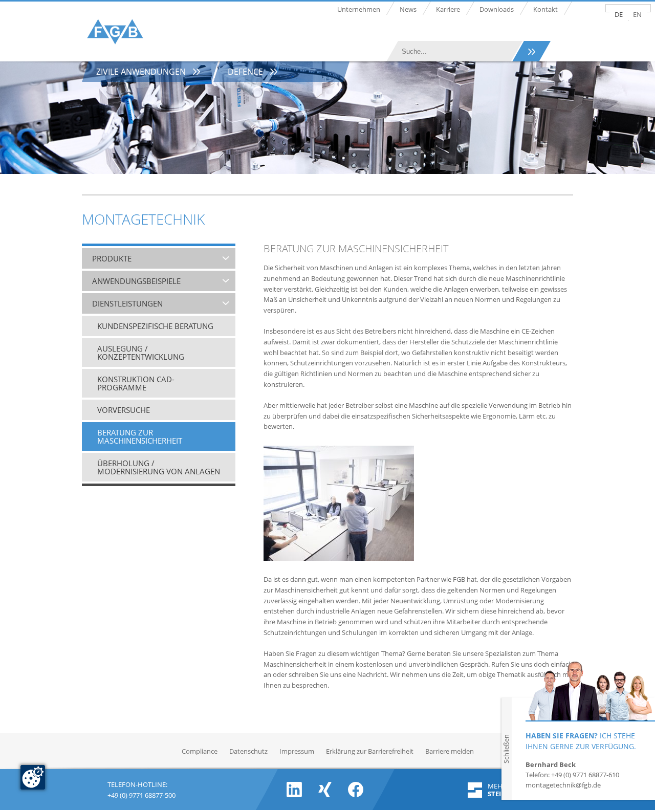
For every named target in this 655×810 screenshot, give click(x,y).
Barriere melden (449, 751)
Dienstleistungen (127, 303)
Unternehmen (358, 9)
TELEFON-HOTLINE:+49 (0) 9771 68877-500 (141, 789)
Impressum (296, 751)
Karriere (448, 9)
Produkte (112, 258)
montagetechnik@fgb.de (563, 785)
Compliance (199, 751)
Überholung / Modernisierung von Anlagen (158, 467)
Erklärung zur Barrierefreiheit (369, 751)
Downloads (496, 9)
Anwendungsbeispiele (136, 281)
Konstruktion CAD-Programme (135, 383)
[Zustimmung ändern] (32, 777)
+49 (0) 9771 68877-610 (585, 774)
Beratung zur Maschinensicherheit (139, 436)
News (408, 9)
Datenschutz (248, 751)
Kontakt (545, 9)
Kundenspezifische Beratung (155, 326)
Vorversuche (123, 410)
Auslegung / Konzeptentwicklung (140, 352)
